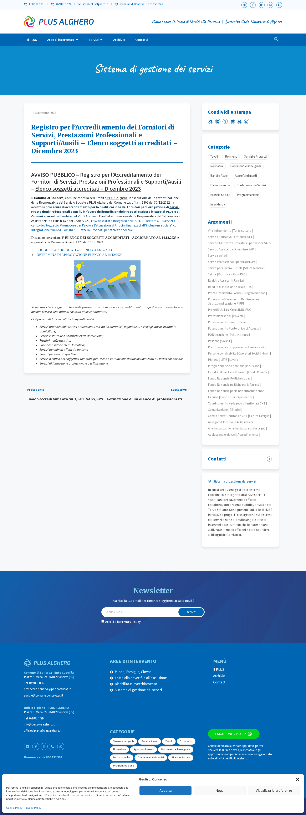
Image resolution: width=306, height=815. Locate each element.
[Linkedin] (244, 5)
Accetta (165, 791)
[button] (298, 779)
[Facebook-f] (253, 5)
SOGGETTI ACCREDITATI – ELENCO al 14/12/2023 (74, 250)
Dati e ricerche (121, 757)
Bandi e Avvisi (150, 741)
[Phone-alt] (279, 5)
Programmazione (123, 766)
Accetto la (123, 621)
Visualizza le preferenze (274, 791)
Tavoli (168, 741)
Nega (220, 791)
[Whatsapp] (270, 5)
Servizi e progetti (123, 741)
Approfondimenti (143, 749)
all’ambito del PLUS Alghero (76, 216)
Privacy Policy (33, 807)
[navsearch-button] (276, 40)
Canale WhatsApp (230, 734)
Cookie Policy (14, 807)
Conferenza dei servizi (151, 757)
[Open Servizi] (101, 39)
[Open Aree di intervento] (76, 39)
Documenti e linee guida (175, 749)
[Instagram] (262, 5)
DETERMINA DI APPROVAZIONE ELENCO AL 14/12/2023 (79, 254)
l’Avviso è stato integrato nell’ (112, 221)
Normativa (119, 749)
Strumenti (186, 741)
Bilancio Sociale (181, 757)
